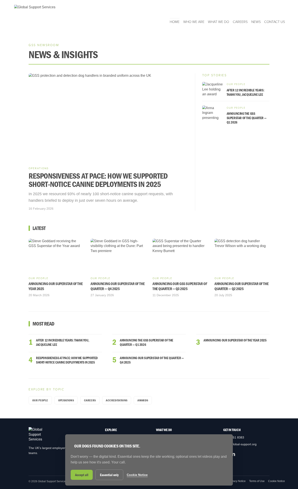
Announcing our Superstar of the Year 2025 (235, 340)
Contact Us (274, 22)
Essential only (109, 475)
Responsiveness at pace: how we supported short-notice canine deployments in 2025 (67, 360)
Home (175, 22)
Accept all (81, 475)
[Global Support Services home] (34, 14)
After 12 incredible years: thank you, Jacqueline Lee (62, 342)
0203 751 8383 (233, 437)
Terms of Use (257, 481)
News (256, 22)
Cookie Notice (276, 481)
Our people (40, 400)
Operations (66, 400)
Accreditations (116, 400)
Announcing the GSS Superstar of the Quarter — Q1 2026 (146, 342)
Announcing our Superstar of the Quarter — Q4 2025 (152, 360)
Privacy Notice (237, 481)
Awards (142, 400)
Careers (240, 22)
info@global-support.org (240, 444)
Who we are (193, 22)
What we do (218, 22)
